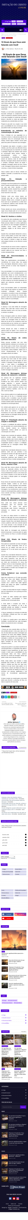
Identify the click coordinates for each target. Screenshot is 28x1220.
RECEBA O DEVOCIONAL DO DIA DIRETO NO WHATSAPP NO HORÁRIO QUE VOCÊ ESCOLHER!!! (13, 18)
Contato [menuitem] (4, 895)
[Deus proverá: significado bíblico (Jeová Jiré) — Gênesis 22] (14, 940)
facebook (8, 914)
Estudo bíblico (18, 869)
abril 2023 (14, 845)
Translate (12, 858)
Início (7, 1204)
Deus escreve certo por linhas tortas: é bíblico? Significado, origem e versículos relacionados (17, 977)
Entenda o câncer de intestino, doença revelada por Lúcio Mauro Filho (12, 798)
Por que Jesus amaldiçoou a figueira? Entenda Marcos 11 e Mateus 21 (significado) (20, 1051)
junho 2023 (14, 842)
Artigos (13, 21)
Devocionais (20, 21)
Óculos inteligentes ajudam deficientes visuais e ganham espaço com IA (14, 808)
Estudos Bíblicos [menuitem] (5, 898)
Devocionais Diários (8, 1002)
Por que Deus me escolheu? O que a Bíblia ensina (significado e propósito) (6, 1051)
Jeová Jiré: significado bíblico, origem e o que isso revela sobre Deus (16, 985)
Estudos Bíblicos (6, 24)
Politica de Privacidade (14, 1205)
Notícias (14, 24)
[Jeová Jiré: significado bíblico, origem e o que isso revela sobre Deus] (5, 985)
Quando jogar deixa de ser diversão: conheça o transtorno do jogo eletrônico (14, 804)
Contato (17, 874)
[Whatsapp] (9, 697)
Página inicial (4, 34)
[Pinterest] (12, 697)
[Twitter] (5, 697)
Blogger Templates (13, 1207)
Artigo (3, 38)
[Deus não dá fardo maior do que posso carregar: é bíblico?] (5, 962)
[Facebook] (2, 697)
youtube (9, 918)
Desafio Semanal (21, 24)
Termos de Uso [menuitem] (5, 893)
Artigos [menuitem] (17, 895)
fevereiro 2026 (14, 834)
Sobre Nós (17, 871)
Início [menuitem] (3, 890)
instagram (21, 914)
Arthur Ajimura (13, 722)
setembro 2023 (14, 837)
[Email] (15, 697)
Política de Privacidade (8, 871)
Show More (23, 1031)
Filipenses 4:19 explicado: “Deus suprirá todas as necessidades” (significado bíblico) (16, 968)
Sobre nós (13, 1204)
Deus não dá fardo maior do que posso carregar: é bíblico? (16, 960)
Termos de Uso (6, 874)
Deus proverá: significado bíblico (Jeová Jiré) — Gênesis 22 (13, 954)
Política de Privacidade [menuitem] (20, 890)
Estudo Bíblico (12, 34)
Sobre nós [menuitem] (17, 893)
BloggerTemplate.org (14, 1209)
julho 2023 (14, 840)
